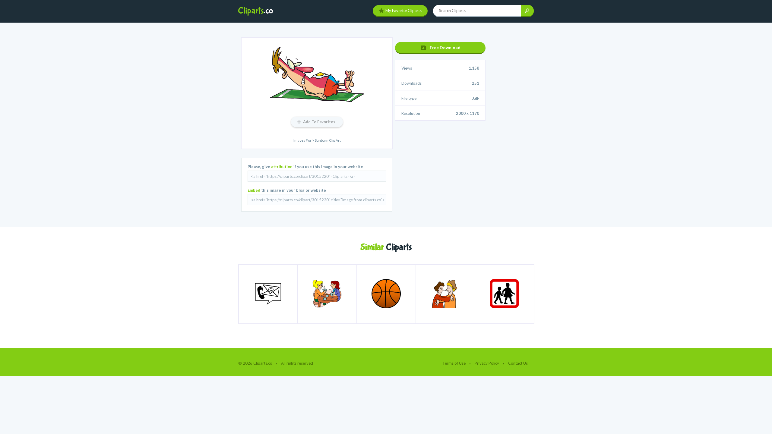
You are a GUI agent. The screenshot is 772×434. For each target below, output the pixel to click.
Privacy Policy (487, 363)
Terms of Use (454, 363)
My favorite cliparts (403, 10)
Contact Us (518, 363)
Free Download (445, 47)
